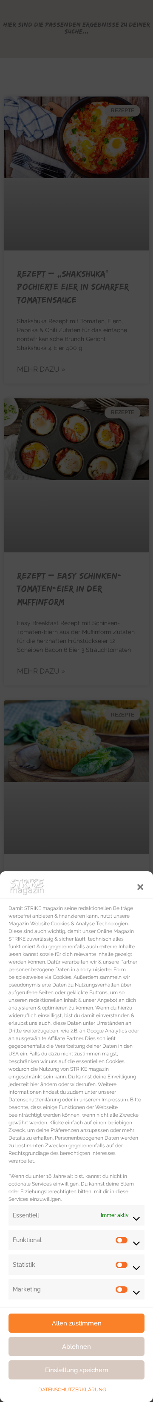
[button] (140, 886)
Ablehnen (76, 1347)
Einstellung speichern (76, 1370)
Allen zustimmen (77, 1323)
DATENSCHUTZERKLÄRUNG (72, 1390)
